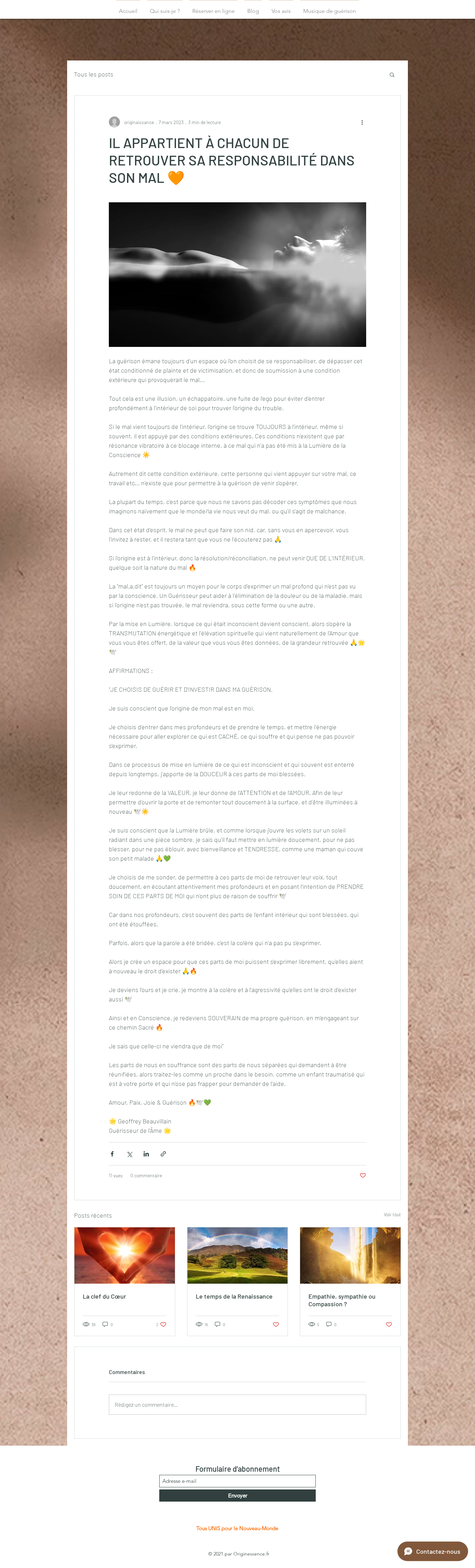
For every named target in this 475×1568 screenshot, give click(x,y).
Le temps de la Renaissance (234, 1296)
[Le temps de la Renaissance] (237, 1255)
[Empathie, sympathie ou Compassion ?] (350, 1255)
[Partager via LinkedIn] (146, 1154)
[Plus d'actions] (362, 122)
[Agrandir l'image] (237, 274)
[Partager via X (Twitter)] (129, 1154)
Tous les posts (93, 74)
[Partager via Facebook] (112, 1154)
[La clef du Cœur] (124, 1255)
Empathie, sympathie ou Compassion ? (342, 1300)
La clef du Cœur (104, 1296)
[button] (392, 74)
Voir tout (392, 1214)
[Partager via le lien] (163, 1154)
